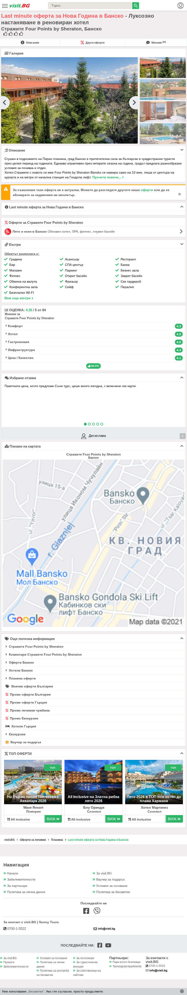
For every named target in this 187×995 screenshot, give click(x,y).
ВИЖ (51, 819)
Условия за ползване (111, 886)
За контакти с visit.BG (157, 960)
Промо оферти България (30, 694)
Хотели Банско (20, 670)
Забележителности (21, 879)
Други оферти (94, 42)
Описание (32, 42)
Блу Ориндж (93, 807)
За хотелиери (85, 958)
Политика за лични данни (26, 892)
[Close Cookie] (182, 991)
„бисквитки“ (35, 991)
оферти (147, 190)
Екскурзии (17, 734)
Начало (12, 873)
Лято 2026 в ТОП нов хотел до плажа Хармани (154, 799)
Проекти (8, 962)
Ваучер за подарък (25, 742)
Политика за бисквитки (113, 892)
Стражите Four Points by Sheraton (35, 646)
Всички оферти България (31, 686)
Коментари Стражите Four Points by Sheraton (45, 654)
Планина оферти (22, 678)
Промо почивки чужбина (29, 710)
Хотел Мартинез (154, 807)
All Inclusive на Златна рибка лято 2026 (93, 799)
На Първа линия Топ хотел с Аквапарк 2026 (33, 799)
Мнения (158, 43)
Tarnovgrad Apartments (127, 966)
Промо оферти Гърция (28, 702)
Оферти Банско (21, 662)
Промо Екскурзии (23, 718)
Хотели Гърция (23, 726)
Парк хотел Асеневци (126, 962)
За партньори (17, 886)
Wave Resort (33, 807)
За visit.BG (104, 873)
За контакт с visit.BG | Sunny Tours (31, 922)
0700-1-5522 (16, 928)
